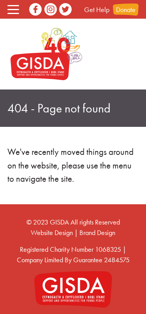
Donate (125, 9)
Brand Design (97, 232)
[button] (13, 9)
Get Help (96, 9)
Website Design (52, 232)
